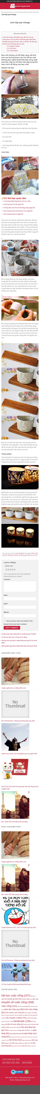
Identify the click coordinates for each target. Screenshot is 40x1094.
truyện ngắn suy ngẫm (23, 1043)
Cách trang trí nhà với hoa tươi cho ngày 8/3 (17, 211)
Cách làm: (11, 48)
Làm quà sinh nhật (15, 1027)
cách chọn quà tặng (23, 1006)
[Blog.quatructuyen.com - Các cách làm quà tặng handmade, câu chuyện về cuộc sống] (20, 6)
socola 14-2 (5, 1040)
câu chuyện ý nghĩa (16, 1018)
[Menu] (2, 6)
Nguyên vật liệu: (13, 46)
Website (6, 612)
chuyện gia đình (14, 999)
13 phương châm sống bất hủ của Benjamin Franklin (18, 634)
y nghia (33, 1045)
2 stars (8, 569)
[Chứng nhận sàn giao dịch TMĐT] (17, 1072)
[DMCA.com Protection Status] (26, 1072)
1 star (6, 569)
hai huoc (9, 1021)
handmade (21, 1021)
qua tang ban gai (17, 1033)
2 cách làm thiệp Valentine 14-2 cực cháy (17, 201)
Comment (7, 579)
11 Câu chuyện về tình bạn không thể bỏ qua (16, 984)
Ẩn (25, 33)
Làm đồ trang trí (20, 553)
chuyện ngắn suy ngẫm (30, 999)
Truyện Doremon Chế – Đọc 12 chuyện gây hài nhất (18, 927)
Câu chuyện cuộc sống (14, 1012)
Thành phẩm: (12, 50)
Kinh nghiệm (27, 1063)
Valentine (26, 1046)
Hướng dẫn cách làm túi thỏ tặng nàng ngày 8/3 (19, 207)
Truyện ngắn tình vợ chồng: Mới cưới (13, 688)
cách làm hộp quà (14, 1009)
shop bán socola (32, 1037)
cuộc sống (9, 1006)
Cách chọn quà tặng (11, 1059)
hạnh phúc (28, 1024)
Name (6, 595)
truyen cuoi (9, 1043)
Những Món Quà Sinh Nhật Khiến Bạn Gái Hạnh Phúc (19, 646)
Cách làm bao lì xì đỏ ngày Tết (13, 204)
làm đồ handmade (13, 1030)
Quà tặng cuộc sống (11, 1063)
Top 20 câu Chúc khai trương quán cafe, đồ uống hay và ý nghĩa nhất (19, 788)
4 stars (12, 569)
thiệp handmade (27, 1040)
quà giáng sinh (14, 1037)
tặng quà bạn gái (16, 1045)
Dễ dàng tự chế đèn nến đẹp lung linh (18, 555)
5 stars (14, 569)
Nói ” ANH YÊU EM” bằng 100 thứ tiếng (14, 822)
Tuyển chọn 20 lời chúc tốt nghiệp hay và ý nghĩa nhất (19, 753)
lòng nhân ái (24, 1030)
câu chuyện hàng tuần (10, 1015)
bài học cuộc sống (15, 995)
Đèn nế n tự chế (32, 555)
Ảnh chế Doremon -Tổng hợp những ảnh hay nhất (17, 721)
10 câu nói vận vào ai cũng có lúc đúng (14, 637)
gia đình (30, 1018)
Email (6, 603)
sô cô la (15, 1040)
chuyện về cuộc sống (17, 1002)
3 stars (10, 569)
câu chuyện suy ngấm (23, 1015)
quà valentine (23, 1037)
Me (31, 1030)
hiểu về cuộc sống (15, 1024)
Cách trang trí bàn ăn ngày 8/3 (13, 214)
